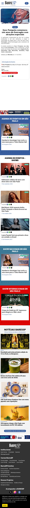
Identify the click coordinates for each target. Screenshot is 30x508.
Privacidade (11, 452)
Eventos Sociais (4, 468)
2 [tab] (4, 152)
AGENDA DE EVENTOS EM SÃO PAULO (15, 120)
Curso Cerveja (4, 462)
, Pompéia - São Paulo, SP (19, 64)
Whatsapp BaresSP (5, 454)
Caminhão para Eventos (14, 476)
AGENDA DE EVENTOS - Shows (15, 159)
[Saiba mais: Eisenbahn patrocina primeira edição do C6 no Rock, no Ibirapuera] (15, 348)
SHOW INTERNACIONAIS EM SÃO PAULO (15, 290)
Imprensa (17, 452)
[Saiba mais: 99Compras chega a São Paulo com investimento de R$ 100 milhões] (15, 420)
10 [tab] (21, 152)
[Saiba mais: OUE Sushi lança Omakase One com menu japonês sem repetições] (15, 396)
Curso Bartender (13, 460)
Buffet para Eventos (5, 474)
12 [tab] (26, 152)
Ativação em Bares (5, 484)
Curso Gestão (20, 462)
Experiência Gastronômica (7, 482)
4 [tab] (8, 152)
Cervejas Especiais (5, 472)
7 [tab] (15, 152)
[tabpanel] (15, 137)
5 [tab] (10, 152)
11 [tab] (23, 152)
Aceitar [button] (5, 505)
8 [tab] (17, 152)
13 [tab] (28, 152)
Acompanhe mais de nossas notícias (15, 431)
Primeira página (4, 460)
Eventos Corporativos (14, 468)
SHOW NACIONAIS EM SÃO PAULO (15, 250)
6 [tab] (13, 152)
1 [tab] (2, 152)
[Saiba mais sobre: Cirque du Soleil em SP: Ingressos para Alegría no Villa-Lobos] (15, 301)
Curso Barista (21, 460)
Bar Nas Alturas (4, 476)
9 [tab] (19, 152)
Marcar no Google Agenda (10, 72)
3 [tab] (6, 152)
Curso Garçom (12, 462)
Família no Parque (18, 482)
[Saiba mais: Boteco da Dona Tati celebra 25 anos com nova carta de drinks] (15, 372)
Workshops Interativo (15, 472)
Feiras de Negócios (5, 470)
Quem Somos (4, 452)
